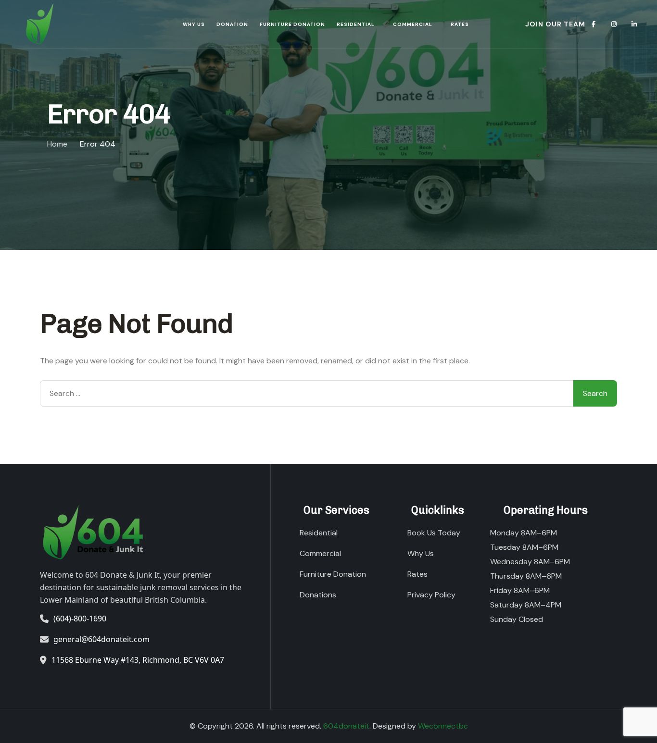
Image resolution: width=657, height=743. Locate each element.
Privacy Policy (431, 595)
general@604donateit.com (101, 639)
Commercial (412, 24)
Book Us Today (433, 533)
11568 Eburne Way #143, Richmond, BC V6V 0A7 (137, 660)
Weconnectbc (443, 726)
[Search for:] (306, 393)
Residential (356, 24)
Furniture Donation (292, 24)
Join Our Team (555, 24)
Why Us (194, 24)
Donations (318, 595)
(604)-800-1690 (79, 618)
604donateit (346, 726)
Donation (232, 24)
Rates (460, 24)
